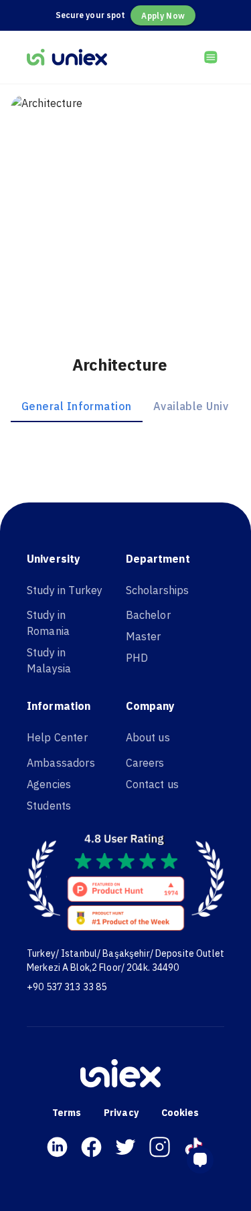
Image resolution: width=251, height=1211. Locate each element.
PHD (137, 657)
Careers (145, 762)
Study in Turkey (64, 590)
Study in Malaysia (49, 660)
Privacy (121, 1113)
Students (49, 805)
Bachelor (148, 615)
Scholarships (157, 590)
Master (143, 636)
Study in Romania (48, 623)
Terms (67, 1113)
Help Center (57, 737)
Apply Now (163, 16)
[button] (205, 1160)
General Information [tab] (76, 406)
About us (148, 737)
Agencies (49, 784)
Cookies (180, 1113)
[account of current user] (210, 57)
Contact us (152, 784)
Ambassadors (61, 762)
